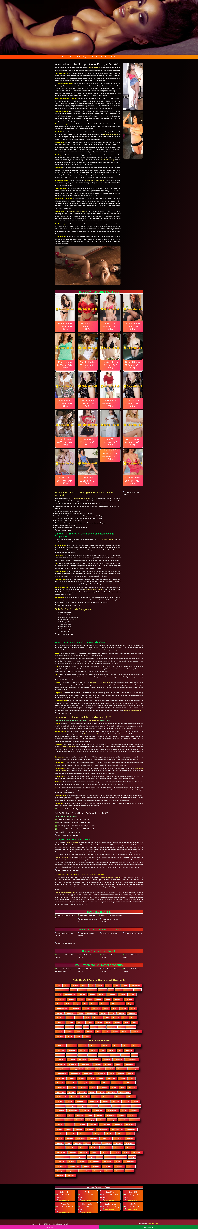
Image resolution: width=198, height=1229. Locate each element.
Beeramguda (83, 1152)
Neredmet (90, 1069)
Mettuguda (78, 1143)
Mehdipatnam (95, 1046)
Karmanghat (83, 1083)
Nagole (87, 1143)
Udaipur (115, 1031)
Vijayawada (129, 999)
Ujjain (78, 1027)
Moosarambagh (100, 1073)
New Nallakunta (61, 1166)
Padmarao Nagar (98, 1110)
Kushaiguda (71, 1106)
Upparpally (80, 1115)
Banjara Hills (60, 1050)
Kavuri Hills (72, 1134)
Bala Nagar (130, 1138)
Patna (73, 990)
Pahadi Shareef (131, 1129)
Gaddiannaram (129, 1083)
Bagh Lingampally (132, 1059)
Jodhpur (59, 1004)
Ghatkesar (131, 1097)
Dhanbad (122, 994)
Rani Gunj (69, 1124)
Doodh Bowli (72, 1064)
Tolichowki (72, 1059)
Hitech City (60, 1055)
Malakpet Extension (62, 1069)
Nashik (119, 990)
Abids (134, 1055)
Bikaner (70, 1018)
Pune (58, 985)
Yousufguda (94, 1148)
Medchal (116, 1106)
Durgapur (80, 1022)
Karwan (135, 1101)
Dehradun (70, 1022)
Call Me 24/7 (49, 1227)
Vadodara (82, 990)
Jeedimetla (105, 1101)
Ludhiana (102, 990)
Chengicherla (98, 1134)
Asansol (90, 1022)
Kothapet (100, 1078)
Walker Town (123, 1120)
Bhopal (125, 985)
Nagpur (100, 985)
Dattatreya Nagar (85, 1171)
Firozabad (116, 1018)
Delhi (79, 57)
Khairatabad (72, 1046)
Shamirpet (92, 1055)
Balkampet (96, 1166)
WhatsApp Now (148, 1227)
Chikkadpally (90, 1120)
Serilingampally (106, 1148)
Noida (87, 1018)
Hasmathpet (132, 1115)
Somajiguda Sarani (77, 1069)
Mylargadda (134, 1120)
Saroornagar (94, 1083)
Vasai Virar (82, 994)
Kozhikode (60, 1036)
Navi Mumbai (60, 999)
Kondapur (111, 1050)
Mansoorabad (71, 1083)
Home (58, 57)
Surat (113, 57)
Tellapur (89, 1115)
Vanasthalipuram (61, 1073)
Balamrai (108, 1171)
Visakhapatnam (136, 985)
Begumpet (116, 1046)
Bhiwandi (121, 1013)
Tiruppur (86, 1008)
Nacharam (100, 1069)
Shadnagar (83, 1148)
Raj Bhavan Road (112, 1110)
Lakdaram (129, 1171)
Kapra (131, 1078)
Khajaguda (60, 1175)
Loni (86, 1027)
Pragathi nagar (93, 1138)
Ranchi (90, 999)
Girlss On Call (50, 1224)
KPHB (68, 1143)
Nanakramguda (73, 1110)
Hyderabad (95, 57)
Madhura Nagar (105, 1106)
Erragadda (85, 1097)
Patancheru (118, 1143)
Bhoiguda (71, 1092)
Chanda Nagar (106, 1138)
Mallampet (73, 1152)
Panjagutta (70, 1138)
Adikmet (68, 1129)
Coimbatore (118, 999)
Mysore (106, 1008)
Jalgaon (106, 1031)
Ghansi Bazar (120, 1097)
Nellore (133, 1018)
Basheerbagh (60, 1092)
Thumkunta (119, 1171)
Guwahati (93, 1004)
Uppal (102, 1050)
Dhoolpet (101, 1092)
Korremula (130, 1166)
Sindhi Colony (110, 1157)
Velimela (86, 1166)
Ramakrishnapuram (62, 1157)
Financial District (129, 1161)
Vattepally (59, 1124)
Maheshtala (125, 1031)
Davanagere (136, 1031)
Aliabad (130, 1134)
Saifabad (124, 1110)
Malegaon (89, 1031)
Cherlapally (60, 1083)
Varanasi (92, 994)
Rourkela (99, 1022)
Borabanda (90, 1129)
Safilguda (59, 1138)
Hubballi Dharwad (62, 1008)
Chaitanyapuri (61, 1064)
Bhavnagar (60, 1022)
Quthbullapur (111, 1078)
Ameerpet (82, 1055)
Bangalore (86, 57)
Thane (116, 985)
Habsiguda (110, 1069)
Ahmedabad (105, 57)
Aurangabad (112, 994)
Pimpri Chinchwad (62, 990)
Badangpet (95, 1152)
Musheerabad (60, 1110)
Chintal (92, 1092)
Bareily (115, 1008)
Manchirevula (108, 1161)
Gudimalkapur (81, 1124)
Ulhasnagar (112, 1027)
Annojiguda (110, 1134)
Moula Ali (136, 1106)
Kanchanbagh (103, 1087)
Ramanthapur (121, 1069)
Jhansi (102, 1027)
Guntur (112, 1013)
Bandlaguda (107, 1059)
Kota (85, 1004)
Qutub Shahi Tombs (117, 1129)
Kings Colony (119, 1166)
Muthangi (71, 1161)
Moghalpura (82, 1161)
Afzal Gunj (72, 1087)
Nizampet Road (61, 1152)
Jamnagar (69, 1027)
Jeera (99, 1157)
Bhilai (107, 1018)
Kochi (125, 1018)
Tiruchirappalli (75, 1008)
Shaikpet (121, 1115)
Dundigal (59, 1143)
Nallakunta (96, 1143)
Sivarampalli (79, 1129)
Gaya (98, 1031)
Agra (111, 990)
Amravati (79, 1018)
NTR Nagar (107, 1143)
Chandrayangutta (85, 1064)
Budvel (118, 1161)
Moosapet (126, 1106)
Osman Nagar (137, 1152)
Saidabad (105, 1083)
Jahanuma (121, 1134)
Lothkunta (101, 1120)
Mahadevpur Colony (85, 1134)
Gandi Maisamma (102, 1129)
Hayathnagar (133, 1069)
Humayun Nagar (75, 1073)
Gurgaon (124, 1008)
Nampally (91, 1078)
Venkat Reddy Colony (78, 1157)
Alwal (122, 1087)
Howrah (81, 999)
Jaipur (66, 985)
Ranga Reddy (107, 1166)
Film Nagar (106, 1046)
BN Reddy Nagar (105, 1124)
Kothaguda (79, 1120)
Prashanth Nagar (74, 1166)
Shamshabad (60, 1059)
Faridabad (128, 990)
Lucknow (75, 985)
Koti (120, 1050)
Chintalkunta (129, 1064)
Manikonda (115, 1055)
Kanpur (84, 985)
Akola (134, 1022)
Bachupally (132, 1087)
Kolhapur (117, 1022)
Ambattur (69, 1031)
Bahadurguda (81, 1138)
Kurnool (70, 1036)
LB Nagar (81, 1078)
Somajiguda (129, 1050)
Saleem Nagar (72, 1148)
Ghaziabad (92, 990)
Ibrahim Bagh (98, 1171)
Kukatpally (136, 1046)
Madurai (68, 1004)
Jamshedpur (97, 1018)
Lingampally (83, 1046)
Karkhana (126, 1101)
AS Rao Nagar (111, 1115)
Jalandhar (59, 1013)
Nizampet (125, 1055)
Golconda (59, 1101)
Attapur (112, 1073)
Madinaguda (116, 1152)
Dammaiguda (111, 1092)
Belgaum (59, 1031)
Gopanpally (130, 1148)
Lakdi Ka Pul (60, 1046)
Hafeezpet (98, 1064)
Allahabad (71, 999)
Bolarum (126, 1152)
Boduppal (105, 1152)
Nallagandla (82, 1059)
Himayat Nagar (94, 1101)
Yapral (70, 1115)
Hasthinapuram (81, 1101)
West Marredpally (62, 1097)
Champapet (83, 1087)
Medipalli (91, 1157)
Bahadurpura (118, 1124)
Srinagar (101, 994)
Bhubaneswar (71, 1013)
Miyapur (126, 1046)
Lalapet (93, 1087)
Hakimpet (69, 1101)
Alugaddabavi (72, 1171)
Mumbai (72, 57)
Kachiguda (116, 1101)
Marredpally (74, 1097)
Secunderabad (104, 1055)
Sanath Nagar (60, 1078)
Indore (108, 985)
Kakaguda (59, 1120)
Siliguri (94, 1027)
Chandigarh (104, 1004)
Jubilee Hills (72, 1050)
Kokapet (69, 1120)
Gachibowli (83, 1050)
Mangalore (131, 1027)
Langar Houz (92, 1106)
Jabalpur (98, 999)
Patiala (87, 1036)
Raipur (77, 1004)
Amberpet (118, 1064)
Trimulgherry (60, 1115)
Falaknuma (96, 1097)
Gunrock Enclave (95, 1161)
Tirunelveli (79, 1031)
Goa (92, 985)
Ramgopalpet (129, 1143)
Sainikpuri (134, 1110)
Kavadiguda (60, 1106)
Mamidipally (71, 1175)
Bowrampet (112, 1120)
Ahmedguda (60, 1171)
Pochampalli (121, 1157)
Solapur (130, 1004)
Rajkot (59, 994)
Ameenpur (99, 1115)
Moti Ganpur (60, 1134)
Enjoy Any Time (153, 1224)
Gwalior (108, 999)
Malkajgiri (121, 1073)
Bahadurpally (129, 1124)
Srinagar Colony (94, 1059)
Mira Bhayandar (91, 1013)
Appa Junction (119, 1138)
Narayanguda (85, 1110)
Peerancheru (118, 1148)
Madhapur (93, 1050)
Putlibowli (122, 1078)
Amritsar (132, 994)
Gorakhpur (60, 1018)
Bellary (78, 1036)
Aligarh (133, 1008)
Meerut (137, 990)
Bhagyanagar (118, 1059)
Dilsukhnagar (71, 1055)
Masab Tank (93, 1124)
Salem (81, 1013)
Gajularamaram (107, 1097)
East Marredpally (124, 1092)
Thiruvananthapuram (117, 1004)
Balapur (130, 1073)
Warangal (103, 1013)
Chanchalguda (61, 1087)
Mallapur (114, 1087)
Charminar (108, 1064)
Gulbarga (59, 1027)
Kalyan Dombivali (70, 994)
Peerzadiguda (61, 1161)
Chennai (65, 57)
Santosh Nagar (117, 1083)
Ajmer (126, 1022)
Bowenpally (82, 1092)
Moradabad (96, 1008)
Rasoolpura (60, 1148)
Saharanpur (132, 1013)
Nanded (108, 1022)
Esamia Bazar (88, 1073)
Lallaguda (82, 1106)
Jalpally (132, 1157)
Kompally (71, 1078)
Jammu (122, 1027)
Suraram (59, 1129)
